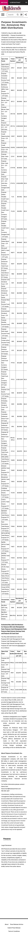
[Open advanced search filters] (21, 14)
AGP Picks (4, 2)
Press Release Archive (16, 924)
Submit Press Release (14, 928)
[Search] (18, 14)
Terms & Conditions (14, 931)
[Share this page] (26, 14)
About (6, 924)
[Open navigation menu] (2, 14)
